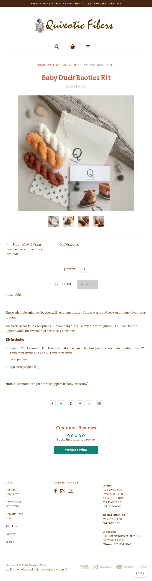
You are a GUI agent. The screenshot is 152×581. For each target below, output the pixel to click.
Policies (10, 534)
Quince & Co (76, 86)
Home (42, 65)
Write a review (76, 450)
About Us (11, 526)
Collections (57, 65)
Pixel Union (34, 569)
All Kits (74, 65)
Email (99, 403)
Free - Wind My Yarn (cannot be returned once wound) (24, 249)
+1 (89, 403)
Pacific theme (14, 569)
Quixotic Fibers (37, 565)
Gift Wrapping (69, 244)
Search (10, 542)
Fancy (80, 403)
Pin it (71, 403)
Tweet (61, 403)
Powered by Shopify (54, 569)
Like (52, 403)
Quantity (69, 269)
